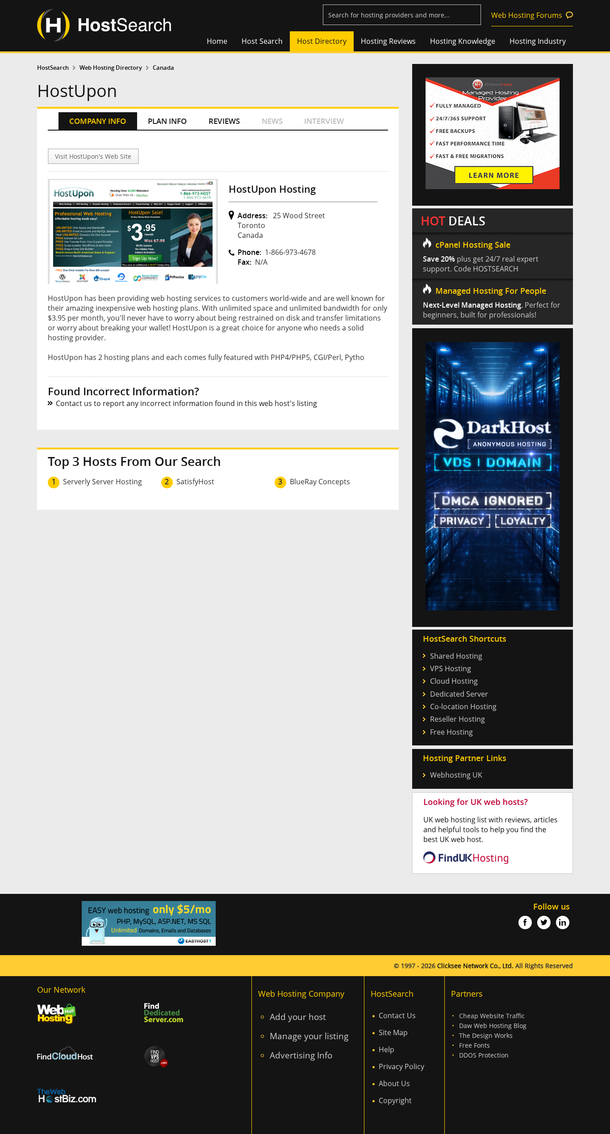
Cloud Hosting (454, 681)
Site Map (393, 1032)
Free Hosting (451, 732)
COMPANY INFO (97, 121)
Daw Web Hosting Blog (492, 1025)
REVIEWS (224, 121)
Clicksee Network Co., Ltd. (475, 965)
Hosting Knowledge (462, 41)
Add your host (298, 1017)
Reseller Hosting (457, 719)
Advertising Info (301, 1055)
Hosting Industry (538, 41)
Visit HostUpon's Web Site (93, 156)
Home (217, 41)
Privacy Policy (401, 1066)
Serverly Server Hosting (102, 482)
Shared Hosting (456, 656)
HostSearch (53, 68)
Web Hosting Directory (110, 68)
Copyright (395, 1100)
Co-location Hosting (463, 706)
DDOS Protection (484, 1055)
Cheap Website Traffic (492, 1015)
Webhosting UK (456, 775)
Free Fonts (474, 1045)
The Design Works (486, 1035)
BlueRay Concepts (320, 482)
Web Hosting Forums (526, 15)
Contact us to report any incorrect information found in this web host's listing (186, 403)
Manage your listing (309, 1036)
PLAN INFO (167, 121)
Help (386, 1049)
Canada (163, 68)
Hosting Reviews (388, 41)
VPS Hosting (450, 668)
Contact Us (397, 1015)
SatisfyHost (195, 482)
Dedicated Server (459, 694)
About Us (394, 1083)
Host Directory (322, 41)
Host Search (262, 41)
